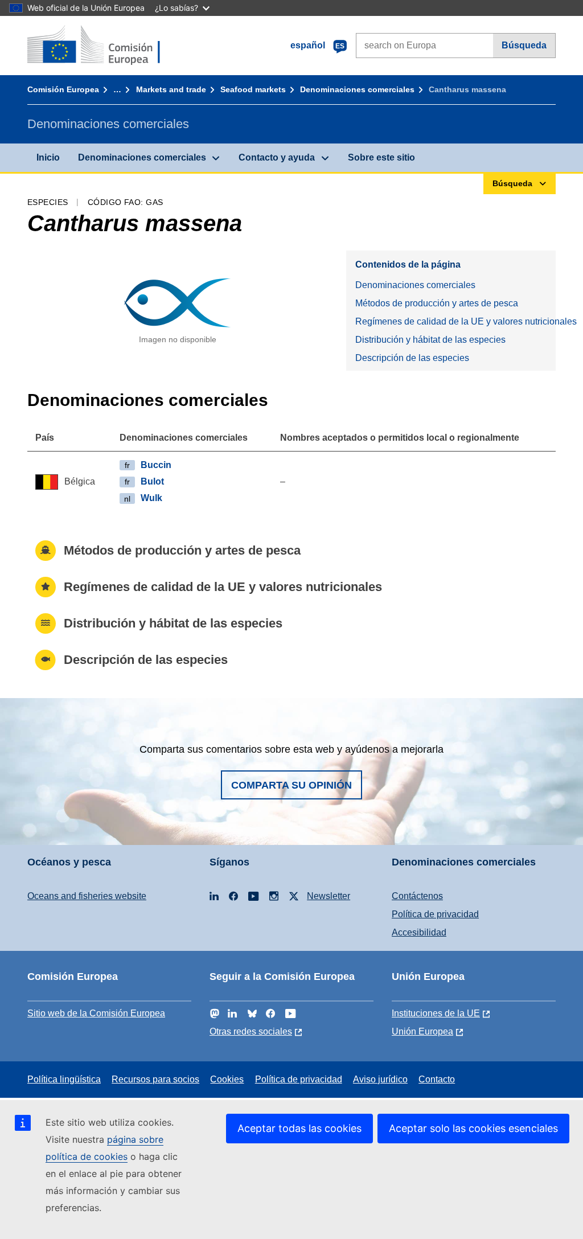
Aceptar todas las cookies (299, 1128)
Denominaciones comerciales (357, 89)
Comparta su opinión (291, 785)
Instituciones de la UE (436, 1013)
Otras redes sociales (251, 1031)
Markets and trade (171, 89)
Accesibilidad (419, 932)
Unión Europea (422, 1031)
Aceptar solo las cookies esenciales (473, 1128)
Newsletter (328, 896)
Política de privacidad (435, 914)
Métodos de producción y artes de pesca (436, 303)
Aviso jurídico (380, 1079)
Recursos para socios (155, 1079)
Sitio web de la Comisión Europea (96, 1013)
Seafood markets (253, 89)
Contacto (436, 1079)
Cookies (227, 1079)
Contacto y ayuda (277, 157)
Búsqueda (524, 45)
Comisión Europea (63, 89)
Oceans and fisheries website (86, 896)
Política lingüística (64, 1079)
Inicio (48, 157)
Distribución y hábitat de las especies (430, 339)
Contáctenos (417, 896)
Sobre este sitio (381, 157)
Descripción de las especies (412, 358)
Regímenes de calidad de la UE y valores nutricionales (455, 321)
